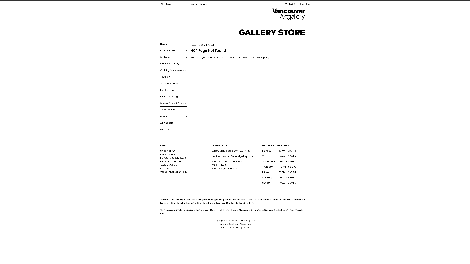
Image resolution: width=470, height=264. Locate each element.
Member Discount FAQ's (173, 157)
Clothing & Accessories (173, 70)
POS (222, 227)
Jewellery (165, 76)
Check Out (304, 4)
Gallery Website (169, 164)
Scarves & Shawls (170, 83)
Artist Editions (167, 109)
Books (173, 116)
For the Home (167, 90)
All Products (166, 122)
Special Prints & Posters (173, 103)
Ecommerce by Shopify (239, 227)
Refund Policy (167, 154)
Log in (194, 4)
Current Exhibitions (173, 50)
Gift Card (165, 129)
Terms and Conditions (228, 224)
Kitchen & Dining (169, 96)
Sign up (203, 4)
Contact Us (166, 168)
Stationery (173, 57)
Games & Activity (169, 63)
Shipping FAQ (167, 150)
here (243, 57)
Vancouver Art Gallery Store (243, 220)
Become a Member (170, 161)
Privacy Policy (246, 224)
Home (163, 43)
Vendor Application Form (174, 171)
